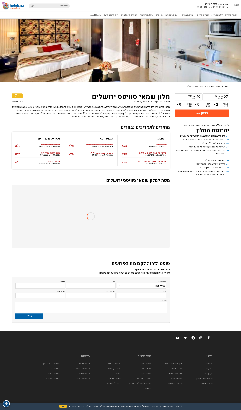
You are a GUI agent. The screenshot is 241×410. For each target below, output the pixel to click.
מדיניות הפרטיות (175, 383)
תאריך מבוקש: (110, 291)
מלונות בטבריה (53, 368)
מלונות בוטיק (146, 363)
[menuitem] (231, 14)
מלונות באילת (84, 363)
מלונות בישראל (231, 15)
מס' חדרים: (61, 291)
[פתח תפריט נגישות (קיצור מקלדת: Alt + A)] (6, 403)
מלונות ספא (146, 373)
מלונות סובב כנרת (83, 368)
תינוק (189, 105)
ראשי (227, 86)
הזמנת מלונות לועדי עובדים (140, 383)
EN (235, 4)
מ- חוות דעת (17, 101)
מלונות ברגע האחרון (204, 378)
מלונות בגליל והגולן (51, 363)
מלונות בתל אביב (83, 378)
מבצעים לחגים (203, 15)
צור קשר (209, 368)
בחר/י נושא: (162, 281)
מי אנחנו (159, 15)
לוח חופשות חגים (175, 373)
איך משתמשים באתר (173, 363)
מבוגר (226, 105)
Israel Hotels (95, 15)
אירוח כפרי (146, 368)
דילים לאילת (176, 378)
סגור (63, 406)
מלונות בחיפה (84, 373)
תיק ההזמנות (176, 368)
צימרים (117, 373)
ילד (208, 105)
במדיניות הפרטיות (76, 406)
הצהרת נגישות (207, 383)
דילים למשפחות (113, 383)
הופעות (148, 388)
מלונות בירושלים (216, 86)
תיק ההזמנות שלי (111, 15)
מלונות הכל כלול (113, 363)
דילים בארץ (218, 15)
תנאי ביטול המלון (189, 125)
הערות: (164, 300)
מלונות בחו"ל (187, 15)
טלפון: (62, 281)
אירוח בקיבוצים (114, 368)
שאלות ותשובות (146, 15)
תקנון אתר (208, 373)
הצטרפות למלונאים (129, 15)
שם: (114, 281)
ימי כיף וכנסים (171, 15)
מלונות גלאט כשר (144, 378)
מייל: (164, 291)
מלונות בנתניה (53, 373)
